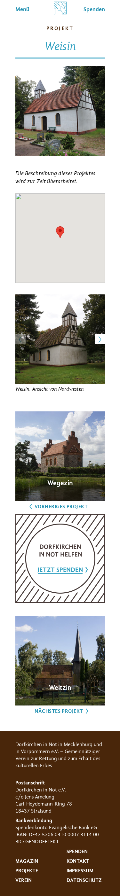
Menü (22, 9)
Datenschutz (84, 880)
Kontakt (78, 861)
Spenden (77, 851)
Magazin (26, 861)
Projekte (26, 871)
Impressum (80, 871)
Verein (23, 880)
